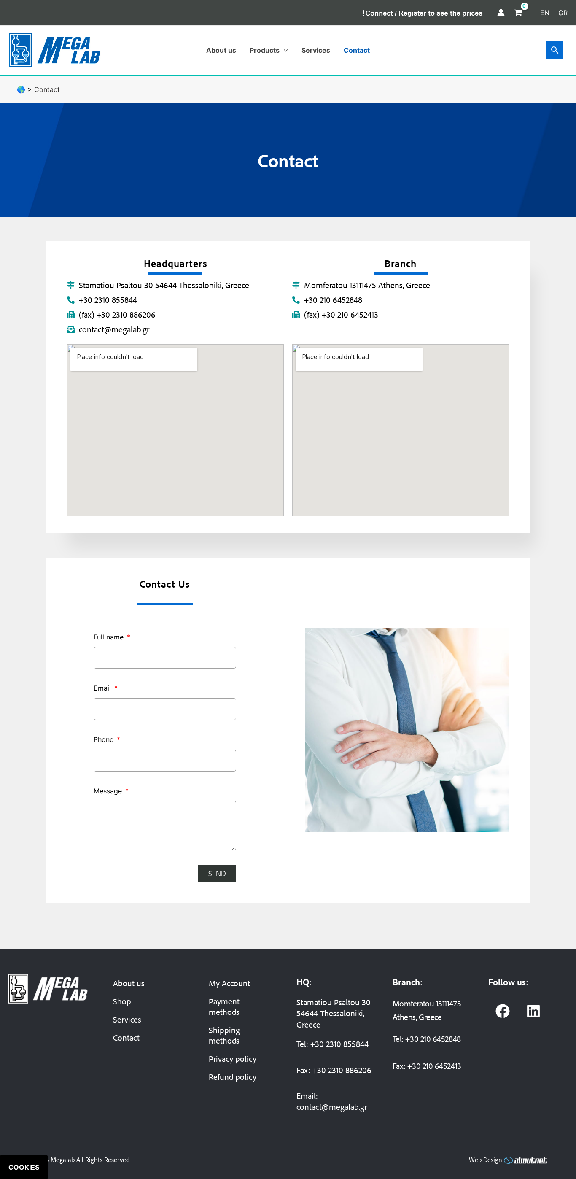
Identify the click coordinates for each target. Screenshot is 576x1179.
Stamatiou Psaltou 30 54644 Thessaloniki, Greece (333, 1013)
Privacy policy (232, 1058)
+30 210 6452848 (432, 1038)
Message (109, 791)
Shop (122, 1001)
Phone (105, 739)
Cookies (23, 1167)
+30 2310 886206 (341, 1070)
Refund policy (232, 1076)
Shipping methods (224, 1035)
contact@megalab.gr (331, 1106)
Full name (110, 637)
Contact (126, 1037)
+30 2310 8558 (335, 1044)
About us (129, 983)
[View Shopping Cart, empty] (518, 12)
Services (127, 1019)
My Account (229, 983)
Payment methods (224, 1006)
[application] (284, 50)
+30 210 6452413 (434, 1065)
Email (103, 688)
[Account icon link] (501, 12)
